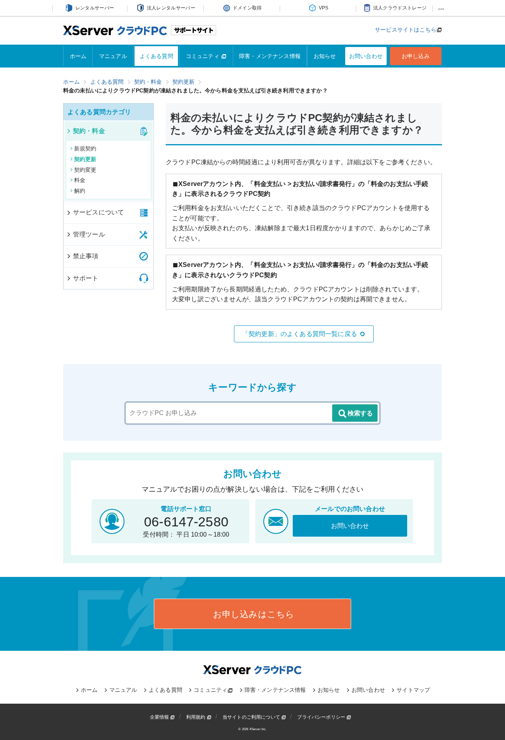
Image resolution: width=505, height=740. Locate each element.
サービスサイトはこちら (405, 29)
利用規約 (196, 717)
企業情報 (160, 717)
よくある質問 (156, 56)
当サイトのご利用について (252, 717)
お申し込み (416, 56)
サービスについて (98, 212)
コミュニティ (203, 56)
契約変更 (85, 170)
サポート (86, 278)
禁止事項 (86, 256)
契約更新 (85, 159)
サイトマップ (413, 690)
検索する (360, 413)
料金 (79, 180)
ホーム (78, 56)
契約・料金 (89, 131)
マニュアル (113, 56)
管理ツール (89, 234)
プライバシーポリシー (321, 717)
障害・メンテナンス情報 (270, 56)
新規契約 (85, 148)
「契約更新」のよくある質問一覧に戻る (299, 334)
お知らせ (325, 56)
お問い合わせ (366, 56)
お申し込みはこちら (253, 614)
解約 (79, 191)
